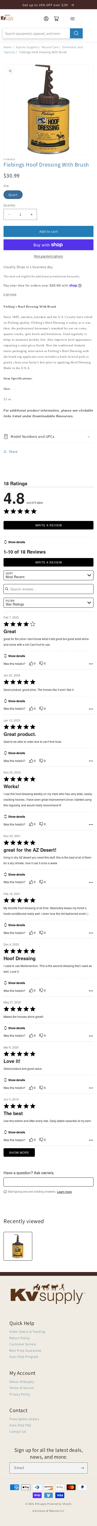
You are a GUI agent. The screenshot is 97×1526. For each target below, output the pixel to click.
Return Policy (19, 1338)
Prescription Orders (24, 1419)
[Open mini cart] (56, 18)
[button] (48, 437)
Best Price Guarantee (25, 1350)
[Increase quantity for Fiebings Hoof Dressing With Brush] (31, 214)
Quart (13, 195)
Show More (19, 1152)
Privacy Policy (19, 1394)
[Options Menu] (90, 663)
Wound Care (50, 47)
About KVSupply (21, 1382)
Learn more (64, 1192)
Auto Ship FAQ (20, 1425)
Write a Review (48, 525)
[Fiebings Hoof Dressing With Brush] (18, 1246)
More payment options (48, 256)
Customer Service (22, 1344)
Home (8, 47)
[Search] (76, 33)
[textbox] (48, 1182)
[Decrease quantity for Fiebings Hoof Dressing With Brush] (9, 214)
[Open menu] (72, 18)
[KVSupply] (7, 17)
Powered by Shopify (59, 1503)
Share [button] (13, 451)
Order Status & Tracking (27, 1331)
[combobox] (42, 33)
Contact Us (17, 1431)
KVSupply (41, 1503)
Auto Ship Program (23, 1356)
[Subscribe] (82, 1468)
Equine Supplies (27, 47)
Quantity (9, 205)
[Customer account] (46, 18)
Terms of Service (21, 1388)
